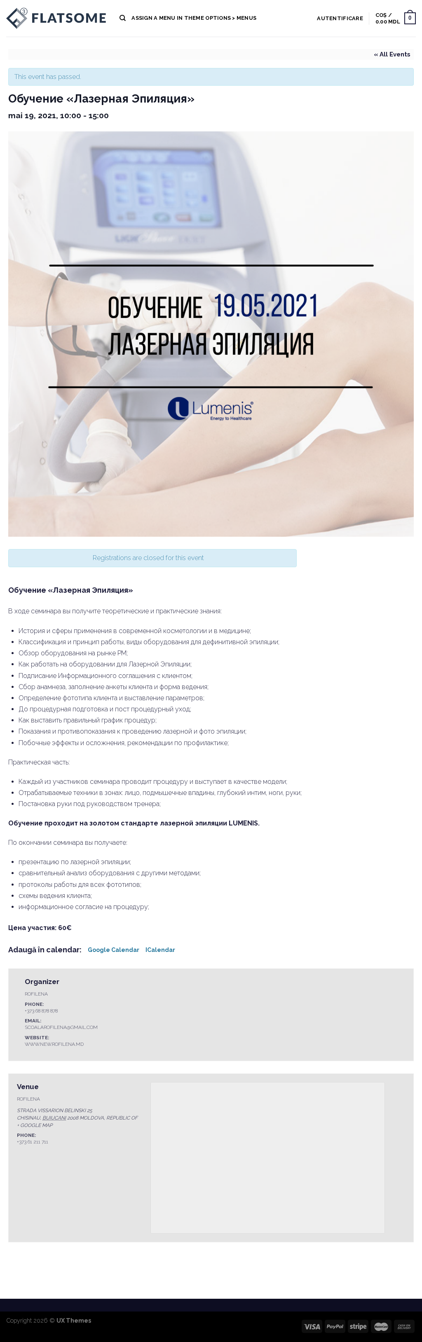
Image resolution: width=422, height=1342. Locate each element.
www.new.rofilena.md (54, 1044)
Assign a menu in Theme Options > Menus (193, 18)
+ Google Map (34, 1125)
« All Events (392, 54)
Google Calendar (113, 950)
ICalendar (160, 950)
